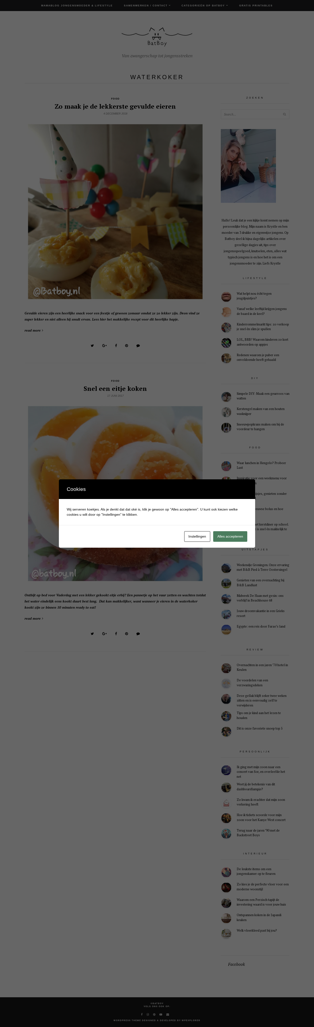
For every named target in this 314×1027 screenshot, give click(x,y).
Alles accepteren (230, 536)
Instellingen (197, 536)
